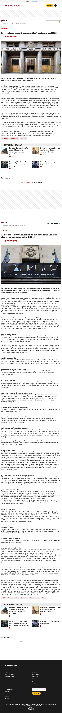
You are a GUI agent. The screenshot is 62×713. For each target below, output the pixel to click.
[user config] (55, 5)
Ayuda (39, 705)
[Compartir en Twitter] (11, 36)
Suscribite (49, 5)
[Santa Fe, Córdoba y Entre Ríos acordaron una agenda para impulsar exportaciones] (4, 164)
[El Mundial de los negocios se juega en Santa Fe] (35, 164)
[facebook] (8, 36)
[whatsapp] (5, 36)
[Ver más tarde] (2, 36)
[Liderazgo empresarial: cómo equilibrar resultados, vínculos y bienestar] (35, 150)
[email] (14, 36)
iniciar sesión (27, 182)
